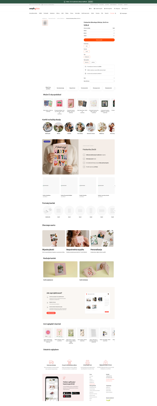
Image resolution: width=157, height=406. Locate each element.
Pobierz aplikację (94, 4)
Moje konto (108, 387)
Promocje (112, 13)
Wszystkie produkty (33, 13)
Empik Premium (113, 4)
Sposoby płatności (92, 387)
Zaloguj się (117, 8)
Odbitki (40, 13)
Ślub (102, 13)
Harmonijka (77, 13)
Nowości (106, 13)
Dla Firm (107, 4)
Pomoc (90, 398)
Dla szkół (101, 4)
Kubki (62, 13)
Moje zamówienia (109, 392)
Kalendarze (52, 13)
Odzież (92, 13)
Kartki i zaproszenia (85, 13)
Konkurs (91, 379)
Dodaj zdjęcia (124, 13)
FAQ (90, 400)
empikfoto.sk (91, 382)
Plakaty (66, 13)
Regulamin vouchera (93, 393)
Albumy (58, 13)
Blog (90, 377)
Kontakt (126, 4)
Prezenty (97, 13)
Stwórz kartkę (51, 312)
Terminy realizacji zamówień (94, 390)
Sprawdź (90, 1)
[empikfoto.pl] (36, 9)
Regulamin (91, 392)
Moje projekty (108, 390)
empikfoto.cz (91, 380)
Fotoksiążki (46, 13)
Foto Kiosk (120, 4)
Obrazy (71, 13)
